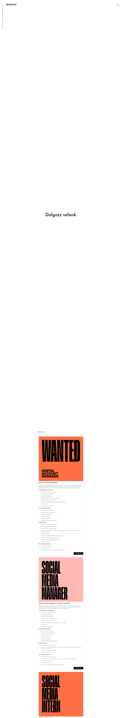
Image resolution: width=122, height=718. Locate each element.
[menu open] (117, 4)
